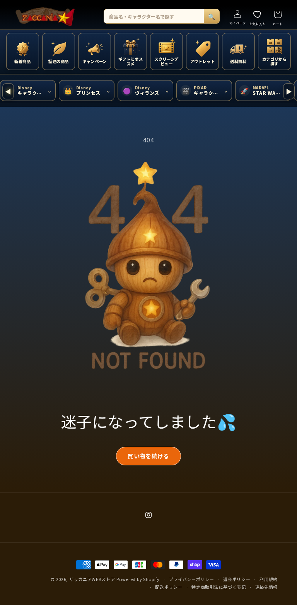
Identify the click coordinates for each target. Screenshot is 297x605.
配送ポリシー (168, 587)
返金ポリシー (236, 579)
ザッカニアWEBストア (92, 579)
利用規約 (268, 579)
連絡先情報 (266, 587)
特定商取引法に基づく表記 (218, 587)
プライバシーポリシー (191, 579)
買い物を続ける (148, 456)
